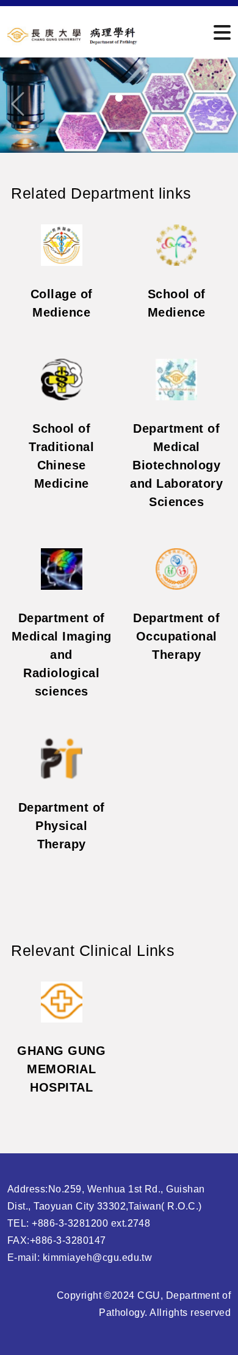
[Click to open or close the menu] (222, 33)
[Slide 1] (119, 98)
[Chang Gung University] (73, 33)
